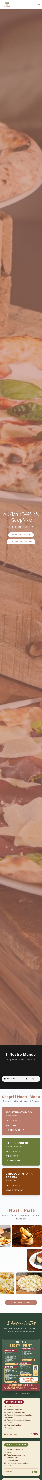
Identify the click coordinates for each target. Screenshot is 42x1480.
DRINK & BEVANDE (14, 1190)
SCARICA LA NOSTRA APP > (20, 542)
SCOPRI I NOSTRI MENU (21, 535)
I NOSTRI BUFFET (14, 1130)
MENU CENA (11, 1121)
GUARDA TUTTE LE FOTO (20, 1303)
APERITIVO (11, 1125)
